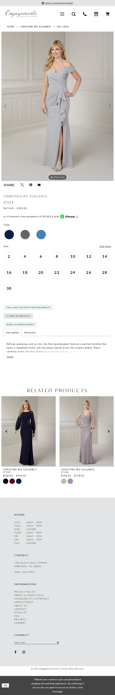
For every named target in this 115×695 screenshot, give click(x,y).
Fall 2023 (63, 26)
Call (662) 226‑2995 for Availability (29, 307)
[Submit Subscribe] (57, 642)
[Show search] (73, 13)
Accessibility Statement (31, 598)
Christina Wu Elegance (35, 26)
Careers (20, 622)
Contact (20, 608)
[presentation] (28, 431)
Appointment (23, 602)
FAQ (16, 615)
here (60, 691)
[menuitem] (62, 13)
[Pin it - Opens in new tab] (30, 185)
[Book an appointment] (96, 13)
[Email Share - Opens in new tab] (39, 185)
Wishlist (20, 612)
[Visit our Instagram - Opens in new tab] (24, 652)
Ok (5, 685)
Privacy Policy (24, 591)
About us (21, 605)
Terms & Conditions (29, 595)
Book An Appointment (20, 324)
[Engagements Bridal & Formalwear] (21, 14)
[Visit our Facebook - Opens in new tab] (15, 652)
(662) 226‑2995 (24, 571)
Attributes (30, 332)
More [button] (10, 357)
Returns (20, 619)
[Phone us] (84, 13)
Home (10, 26)
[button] (62, 13)
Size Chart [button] (105, 246)
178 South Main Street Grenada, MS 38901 (31, 564)
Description (12, 332)
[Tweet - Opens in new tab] (22, 184)
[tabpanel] (57, 106)
